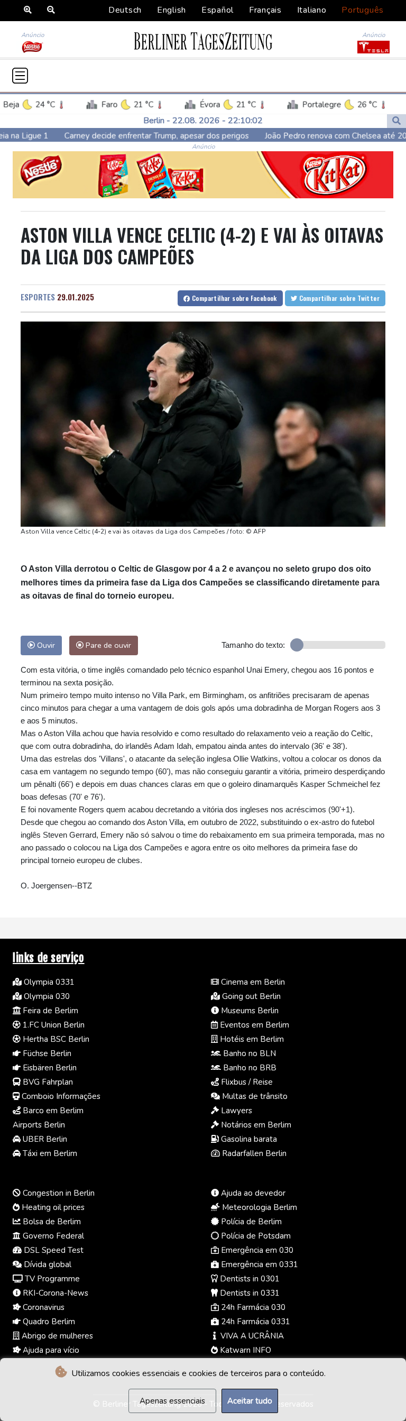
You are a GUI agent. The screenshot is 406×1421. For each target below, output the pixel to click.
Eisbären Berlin (49, 1067)
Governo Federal (52, 1236)
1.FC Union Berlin (53, 1025)
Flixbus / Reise (246, 1082)
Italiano (312, 10)
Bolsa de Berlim (51, 1221)
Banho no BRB (248, 1067)
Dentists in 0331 (249, 1293)
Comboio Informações (60, 1096)
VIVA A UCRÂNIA (251, 1336)
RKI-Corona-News (54, 1293)
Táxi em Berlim (49, 1153)
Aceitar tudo (249, 1401)
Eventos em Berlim (253, 1025)
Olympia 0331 (48, 982)
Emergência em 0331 (258, 1264)
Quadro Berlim (48, 1321)
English (171, 10)
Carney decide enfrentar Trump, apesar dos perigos (111, 135)
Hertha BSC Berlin (55, 1039)
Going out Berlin (250, 996)
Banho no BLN (248, 1053)
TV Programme (51, 1278)
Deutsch (125, 10)
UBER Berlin (44, 1139)
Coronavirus (42, 1307)
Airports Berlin (39, 1125)
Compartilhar (233, 298)
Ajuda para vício (50, 1350)
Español (217, 10)
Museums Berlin (249, 1010)
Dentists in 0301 (249, 1278)
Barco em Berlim (52, 1110)
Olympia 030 (46, 996)
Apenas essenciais (172, 1401)
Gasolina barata (248, 1139)
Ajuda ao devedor (252, 1193)
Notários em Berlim (255, 1125)
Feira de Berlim (49, 1010)
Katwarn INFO (244, 1350)
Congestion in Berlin (58, 1193)
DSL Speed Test (53, 1250)
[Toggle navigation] (20, 75)
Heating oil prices (52, 1207)
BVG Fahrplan (47, 1082)
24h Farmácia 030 (252, 1307)
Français (265, 10)
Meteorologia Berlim (258, 1207)
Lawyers (235, 1110)
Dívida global (46, 1264)
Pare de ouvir (107, 645)
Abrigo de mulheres (56, 1336)
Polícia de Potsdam (255, 1236)
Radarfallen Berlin (253, 1153)
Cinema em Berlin (252, 982)
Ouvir (45, 645)
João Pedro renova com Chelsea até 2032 (295, 136)
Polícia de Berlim (250, 1221)
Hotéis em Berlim (251, 1039)
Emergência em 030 (256, 1250)
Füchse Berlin (46, 1053)
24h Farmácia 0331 (254, 1321)
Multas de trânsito (254, 1096)
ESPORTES (38, 296)
